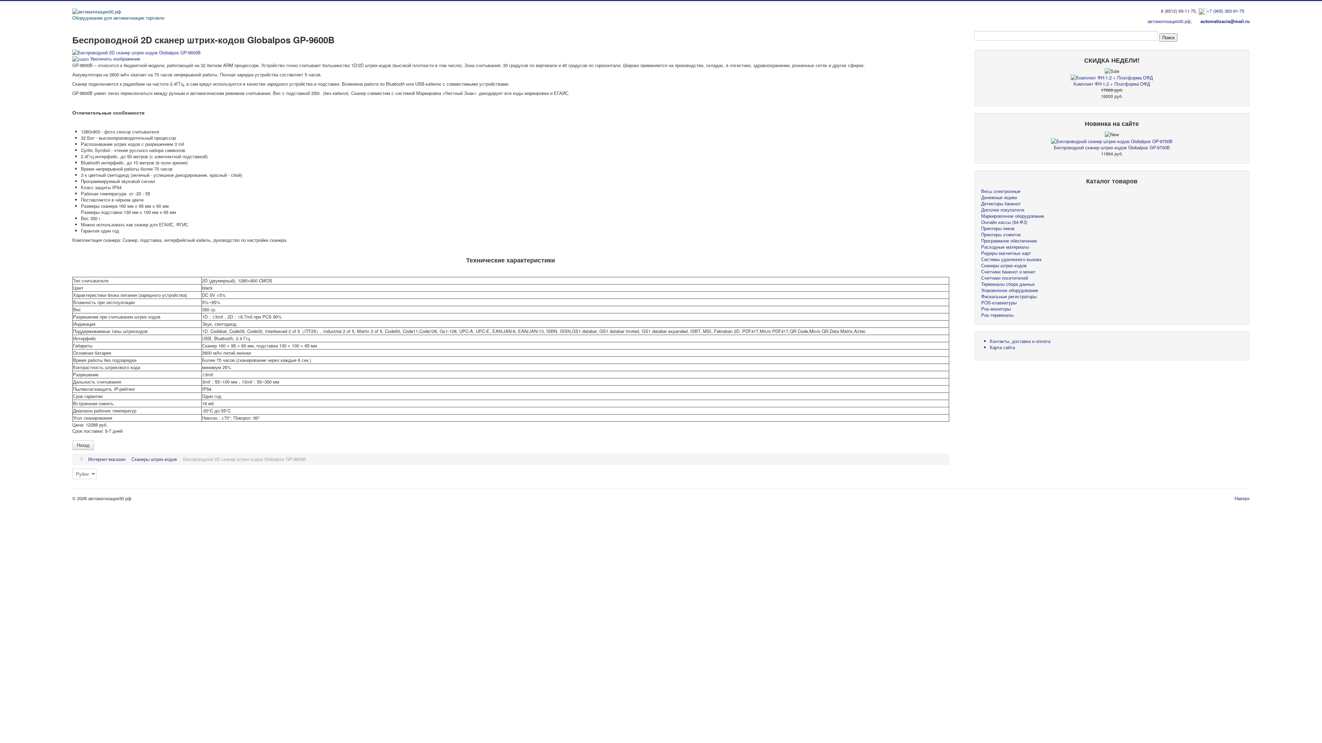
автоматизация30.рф (1169, 21)
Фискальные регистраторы (1009, 296)
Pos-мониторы (996, 308)
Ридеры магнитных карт (1006, 253)
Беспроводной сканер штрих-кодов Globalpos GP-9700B (1112, 147)
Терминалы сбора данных (1008, 284)
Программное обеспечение (1009, 240)
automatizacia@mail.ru (1225, 21)
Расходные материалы (1005, 247)
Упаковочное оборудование (1009, 290)
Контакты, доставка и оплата (1020, 341)
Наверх (1242, 498)
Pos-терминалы (997, 315)
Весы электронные (1000, 191)
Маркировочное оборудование (1012, 216)
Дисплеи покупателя (1002, 209)
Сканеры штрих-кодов (1004, 265)
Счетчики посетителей (1004, 277)
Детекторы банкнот (1001, 203)
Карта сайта (1002, 347)
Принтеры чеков (998, 228)
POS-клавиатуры (999, 302)
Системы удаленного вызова (1011, 259)
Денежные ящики (999, 197)
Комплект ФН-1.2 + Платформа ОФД (1111, 83)
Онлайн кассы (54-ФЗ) (1004, 222)
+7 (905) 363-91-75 (1225, 11)
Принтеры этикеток (1001, 234)
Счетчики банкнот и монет (1008, 271)
